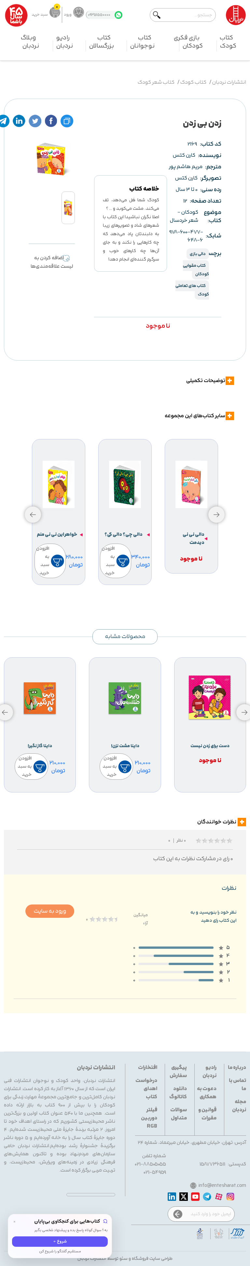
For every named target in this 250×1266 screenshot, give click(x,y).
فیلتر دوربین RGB (149, 1118)
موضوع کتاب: (212, 216)
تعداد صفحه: (205, 201)
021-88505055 (150, 1164)
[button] (33, 514)
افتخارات (147, 1068)
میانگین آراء (140, 919)
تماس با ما (237, 1085)
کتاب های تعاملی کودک (192, 290)
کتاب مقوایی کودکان (196, 270)
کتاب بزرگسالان (101, 41)
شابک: (213, 236)
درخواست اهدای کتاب (146, 1089)
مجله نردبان (239, 1106)
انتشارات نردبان (229, 82)
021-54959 (155, 1172)
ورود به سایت (50, 911)
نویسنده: (209, 155)
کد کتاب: (210, 144)
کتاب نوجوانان (142, 41)
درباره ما (237, 1068)
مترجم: (213, 167)
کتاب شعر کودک (156, 82)
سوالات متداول (178, 1114)
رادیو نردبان (64, 41)
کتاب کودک (228, 41)
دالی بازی (198, 254)
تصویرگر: (210, 178)
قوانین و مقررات (207, 1114)
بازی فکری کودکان (188, 41)
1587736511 (212, 1164)
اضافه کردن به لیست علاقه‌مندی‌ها (52, 262)
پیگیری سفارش (178, 1072)
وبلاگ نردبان (30, 41)
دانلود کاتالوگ (178, 1093)
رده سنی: (210, 190)
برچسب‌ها (215, 253)
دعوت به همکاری (206, 1093)
